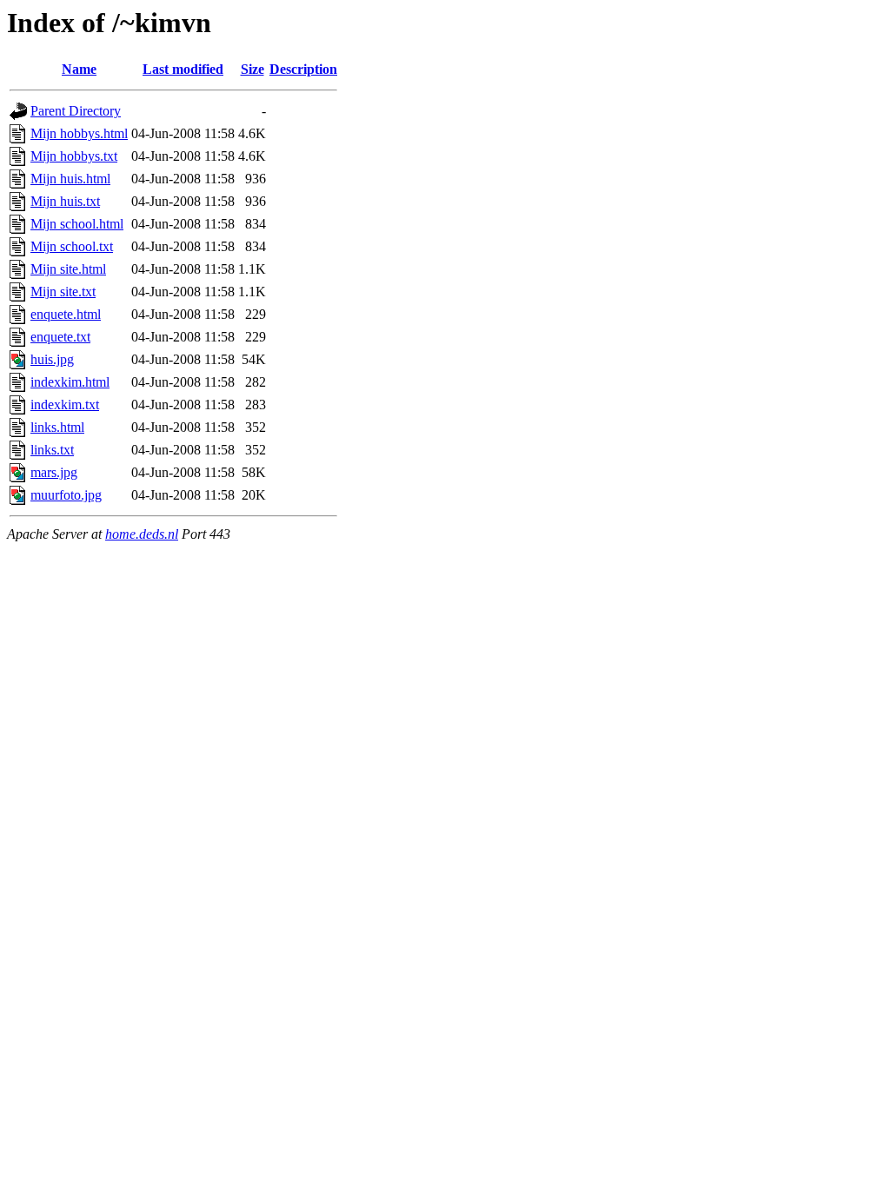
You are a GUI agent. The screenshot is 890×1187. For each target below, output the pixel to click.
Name (79, 69)
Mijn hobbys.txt (73, 156)
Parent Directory (75, 110)
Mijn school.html (76, 223)
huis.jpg (52, 359)
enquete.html (65, 314)
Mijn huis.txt (65, 201)
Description (303, 69)
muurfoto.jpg (66, 494)
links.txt (52, 449)
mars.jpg (53, 472)
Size (252, 69)
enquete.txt (60, 336)
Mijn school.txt (71, 246)
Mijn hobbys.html (79, 133)
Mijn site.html (68, 269)
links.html (57, 427)
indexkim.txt (64, 404)
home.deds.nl (141, 534)
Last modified (183, 69)
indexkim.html (70, 382)
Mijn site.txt (63, 291)
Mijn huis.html (70, 178)
